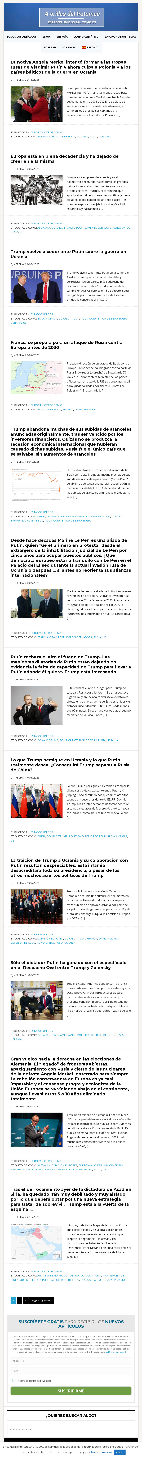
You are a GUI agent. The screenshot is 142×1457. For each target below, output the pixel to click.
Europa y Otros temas (46, 132)
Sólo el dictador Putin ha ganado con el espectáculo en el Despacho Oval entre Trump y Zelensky (69, 965)
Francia (69, 227)
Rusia (93, 136)
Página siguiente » (41, 1300)
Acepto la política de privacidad (34, 1380)
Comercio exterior (60, 516)
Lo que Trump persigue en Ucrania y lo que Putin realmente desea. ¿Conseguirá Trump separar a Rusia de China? (70, 764)
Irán (106, 1275)
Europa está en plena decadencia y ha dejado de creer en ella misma (65, 159)
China (41, 516)
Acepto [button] (119, 1452)
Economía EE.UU (32, 520)
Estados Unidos (42, 314)
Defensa (57, 227)
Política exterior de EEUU (99, 318)
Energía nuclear (90, 1165)
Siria (92, 1279)
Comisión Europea (50, 938)
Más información (102, 1452)
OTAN (78, 409)
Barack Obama (47, 318)
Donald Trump (69, 318)
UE (21, 231)
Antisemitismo (47, 1275)
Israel (114, 1275)
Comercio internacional (92, 516)
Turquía (103, 1279)
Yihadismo (117, 1279)
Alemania (43, 136)
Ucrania (104, 136)
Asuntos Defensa (63, 136)
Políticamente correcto (94, 227)
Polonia (82, 136)
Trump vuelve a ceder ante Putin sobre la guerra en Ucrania (68, 254)
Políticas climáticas (42, 1169)
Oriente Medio (30, 1279)
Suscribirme (71, 1391)
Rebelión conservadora (75, 637)
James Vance (68, 1035)
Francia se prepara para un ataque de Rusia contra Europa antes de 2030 (67, 345)
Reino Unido (121, 227)
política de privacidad (116, 1352)
